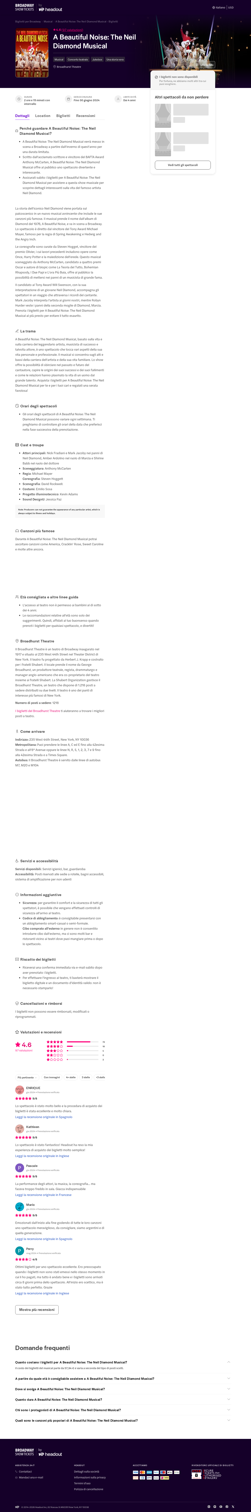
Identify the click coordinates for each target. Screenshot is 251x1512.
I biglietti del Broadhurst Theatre (37, 711)
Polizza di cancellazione (88, 1489)
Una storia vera (115, 59)
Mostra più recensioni (37, 1309)
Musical (48, 21)
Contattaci (25, 1471)
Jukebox (97, 59)
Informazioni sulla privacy (90, 1477)
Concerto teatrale (78, 59)
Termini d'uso (82, 1483)
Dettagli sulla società (86, 1471)
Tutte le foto (206, 64)
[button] (95, 30)
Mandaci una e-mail (31, 1477)
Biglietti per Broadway (28, 21)
